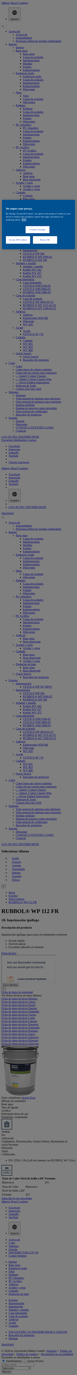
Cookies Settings (37, 229)
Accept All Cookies (18, 240)
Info (24, 220)
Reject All (45, 240)
